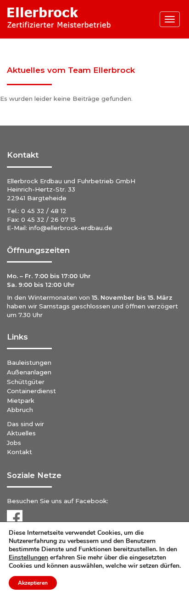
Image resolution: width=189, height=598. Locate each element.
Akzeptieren (33, 583)
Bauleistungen (29, 362)
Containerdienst (31, 391)
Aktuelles (21, 433)
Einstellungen (28, 558)
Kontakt (19, 451)
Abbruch (20, 409)
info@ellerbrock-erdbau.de (70, 227)
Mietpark (20, 400)
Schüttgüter (25, 381)
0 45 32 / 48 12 (44, 210)
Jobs (14, 442)
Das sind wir (25, 424)
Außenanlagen (29, 372)
